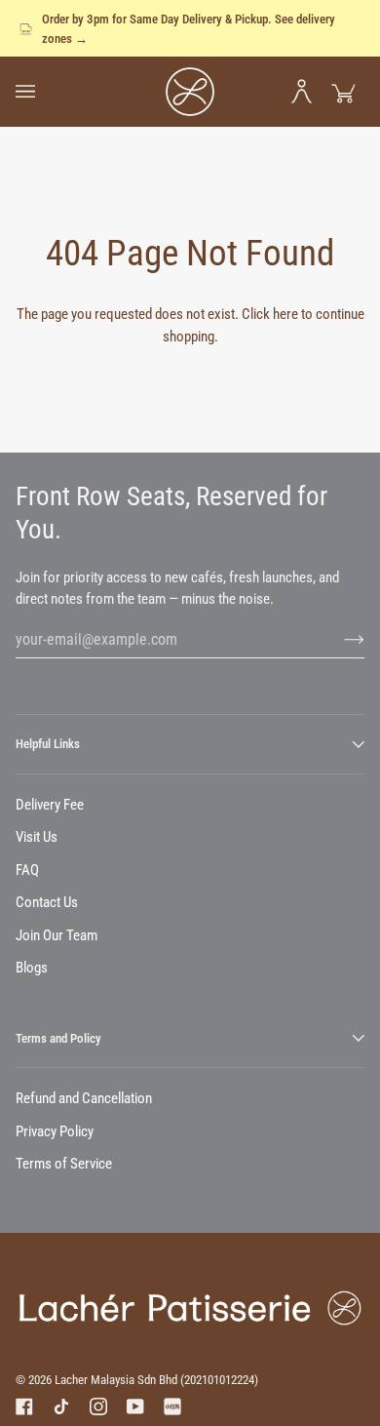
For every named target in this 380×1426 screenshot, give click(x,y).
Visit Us (36, 837)
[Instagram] (98, 1406)
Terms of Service (64, 1163)
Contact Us (47, 902)
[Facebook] (24, 1406)
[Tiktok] (61, 1406)
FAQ (27, 870)
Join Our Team (56, 935)
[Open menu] (36, 91)
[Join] (338, 638)
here (285, 314)
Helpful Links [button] (48, 743)
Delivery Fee (50, 804)
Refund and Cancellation (84, 1098)
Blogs (32, 967)
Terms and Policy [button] (58, 1038)
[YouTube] (135, 1406)
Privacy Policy (55, 1131)
